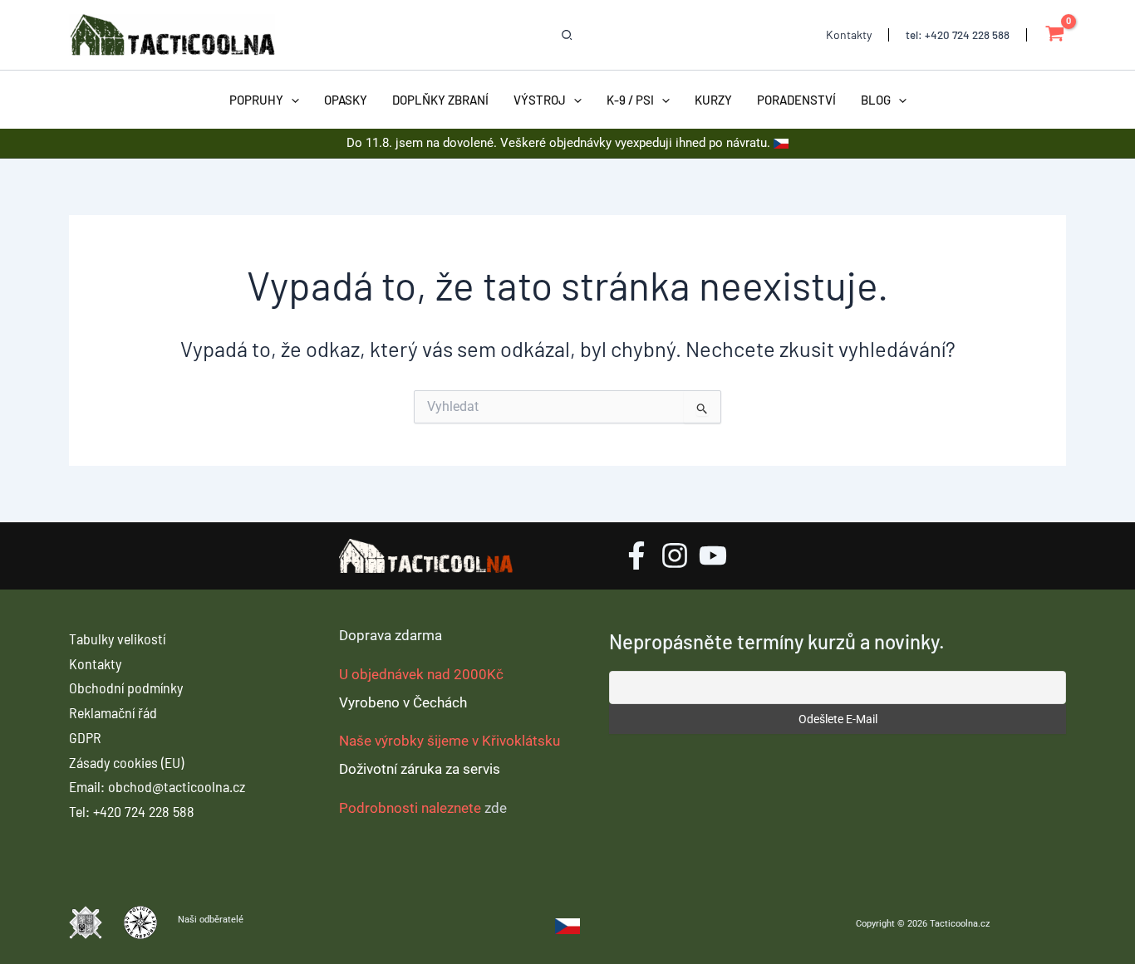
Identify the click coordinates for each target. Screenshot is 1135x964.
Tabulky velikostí (117, 638)
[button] (567, 35)
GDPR (85, 737)
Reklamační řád (113, 712)
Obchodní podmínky (126, 687)
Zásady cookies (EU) (126, 762)
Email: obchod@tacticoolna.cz (157, 786)
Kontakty (95, 663)
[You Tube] (713, 555)
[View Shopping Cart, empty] (1055, 35)
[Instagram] (675, 555)
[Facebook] (636, 555)
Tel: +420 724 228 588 (131, 811)
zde (495, 808)
